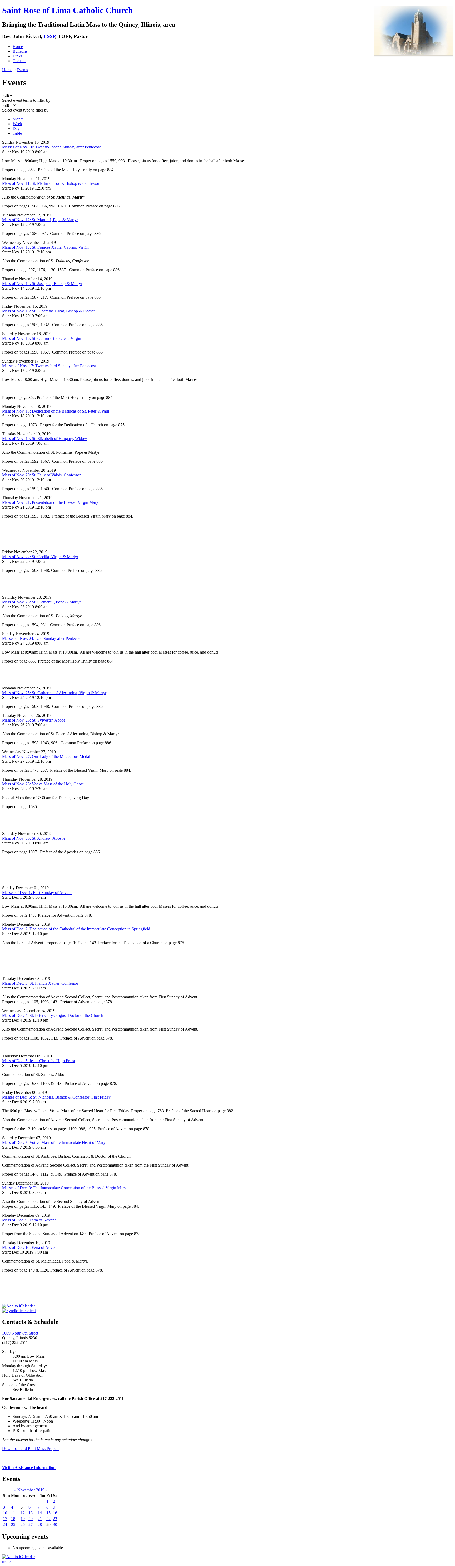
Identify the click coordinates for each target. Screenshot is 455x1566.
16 (55, 1513)
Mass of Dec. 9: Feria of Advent (29, 1220)
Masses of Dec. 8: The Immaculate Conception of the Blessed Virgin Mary (64, 1188)
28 (40, 1524)
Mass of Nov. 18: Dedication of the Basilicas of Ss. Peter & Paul (55, 411)
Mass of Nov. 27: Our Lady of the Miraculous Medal (46, 756)
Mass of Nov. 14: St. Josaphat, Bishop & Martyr (42, 283)
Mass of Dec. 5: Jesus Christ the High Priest (38, 1060)
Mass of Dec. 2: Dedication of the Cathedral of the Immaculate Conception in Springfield (76, 929)
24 (5, 1524)
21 (40, 1518)
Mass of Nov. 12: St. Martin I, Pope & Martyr (40, 219)
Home (18, 46)
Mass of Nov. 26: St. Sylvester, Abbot (33, 720)
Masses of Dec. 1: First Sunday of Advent (37, 892)
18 (13, 1518)
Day (16, 128)
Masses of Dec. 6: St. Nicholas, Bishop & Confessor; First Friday (56, 1097)
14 (40, 1513)
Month (18, 119)
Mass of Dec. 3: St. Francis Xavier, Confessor (40, 983)
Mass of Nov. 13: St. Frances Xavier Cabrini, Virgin (45, 247)
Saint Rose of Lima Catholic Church (67, 10)
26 (23, 1524)
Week (17, 124)
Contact (19, 61)
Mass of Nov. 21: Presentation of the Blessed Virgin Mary (50, 502)
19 (23, 1518)
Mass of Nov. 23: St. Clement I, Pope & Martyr (41, 602)
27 (30, 1524)
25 (13, 1524)
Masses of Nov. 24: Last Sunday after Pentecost (41, 638)
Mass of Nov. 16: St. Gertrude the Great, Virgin (41, 338)
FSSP (49, 36)
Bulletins (20, 51)
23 (55, 1518)
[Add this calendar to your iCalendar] (18, 1306)
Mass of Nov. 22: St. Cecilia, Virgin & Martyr (40, 556)
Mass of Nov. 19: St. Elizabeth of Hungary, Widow (44, 438)
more (6, 1561)
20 (30, 1518)
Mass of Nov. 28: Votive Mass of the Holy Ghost (42, 784)
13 (30, 1513)
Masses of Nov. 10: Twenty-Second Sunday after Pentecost (51, 147)
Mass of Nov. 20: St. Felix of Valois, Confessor (41, 475)
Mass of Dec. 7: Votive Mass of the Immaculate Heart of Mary (54, 1142)
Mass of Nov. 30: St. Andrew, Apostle (33, 838)
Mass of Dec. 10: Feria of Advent (30, 1247)
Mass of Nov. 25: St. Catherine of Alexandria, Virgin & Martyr (54, 692)
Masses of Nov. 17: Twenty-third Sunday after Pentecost (49, 366)
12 (23, 1513)
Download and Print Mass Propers (30, 1448)
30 (55, 1524)
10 (5, 1513)
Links (17, 56)
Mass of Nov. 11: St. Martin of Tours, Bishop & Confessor (50, 183)
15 (48, 1513)
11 (13, 1513)
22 (48, 1518)
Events (22, 69)
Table (17, 133)
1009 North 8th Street (20, 1333)
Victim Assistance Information (29, 1467)
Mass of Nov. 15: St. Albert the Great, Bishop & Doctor (48, 311)
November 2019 (30, 1490)
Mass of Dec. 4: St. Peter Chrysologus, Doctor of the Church (52, 1015)
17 (5, 1518)
